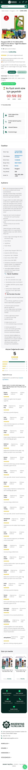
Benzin (16, 166)
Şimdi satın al (21, 72)
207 (17, 11)
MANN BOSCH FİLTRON (18, 156)
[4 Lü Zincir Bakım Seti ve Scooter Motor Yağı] (20, 662)
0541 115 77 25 (6, 736)
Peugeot (12, 11)
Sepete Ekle (12, 72)
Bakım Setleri (5, 11)
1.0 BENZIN (17, 160)
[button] (3, 667)
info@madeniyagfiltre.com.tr (10, 738)
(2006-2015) (23, 11)
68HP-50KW (18, 163)
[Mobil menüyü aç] (1, 2)
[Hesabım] (19, 2)
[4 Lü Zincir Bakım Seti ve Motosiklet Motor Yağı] (7, 662)
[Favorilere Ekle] (11, 656)
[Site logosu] (12, 2)
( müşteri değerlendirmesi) (15, 55)
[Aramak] (25, 6)
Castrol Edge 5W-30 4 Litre (18, 151)
